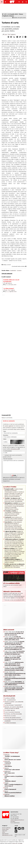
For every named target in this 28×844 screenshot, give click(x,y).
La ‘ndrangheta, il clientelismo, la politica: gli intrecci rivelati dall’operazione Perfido (13, 513)
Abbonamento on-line (7, 835)
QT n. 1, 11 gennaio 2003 (10, 291)
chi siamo (13, 821)
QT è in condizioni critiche (11, 583)
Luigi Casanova (8, 283)
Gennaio (13, 758)
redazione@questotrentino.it (17, 819)
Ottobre (12, 768)
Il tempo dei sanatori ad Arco (13, 717)
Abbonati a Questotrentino (12, 591)
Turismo (19, 270)
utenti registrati (9, 426)
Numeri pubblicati (6, 827)
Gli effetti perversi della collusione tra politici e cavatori (14, 560)
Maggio (13, 784)
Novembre (8, 765)
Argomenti (4, 830)
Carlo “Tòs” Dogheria (10, 34)
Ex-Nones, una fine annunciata (13, 714)
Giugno (10, 780)
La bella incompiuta (10, 722)
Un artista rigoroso (10, 710)
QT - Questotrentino (10, 700)
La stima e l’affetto (10, 698)
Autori (3, 832)
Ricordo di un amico (10, 715)
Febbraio (12, 755)
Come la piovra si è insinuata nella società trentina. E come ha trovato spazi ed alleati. (14, 518)
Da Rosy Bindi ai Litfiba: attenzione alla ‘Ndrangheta (14, 565)
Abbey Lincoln (7, 264)
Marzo (13, 791)
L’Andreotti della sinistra (18, 266)
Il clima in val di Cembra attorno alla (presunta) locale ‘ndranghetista (14, 500)
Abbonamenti (5, 833)
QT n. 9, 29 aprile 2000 (11, 14)
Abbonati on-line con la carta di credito (15, 600)
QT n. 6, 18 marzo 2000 (10, 284)
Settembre (10, 772)
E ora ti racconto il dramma (12, 712)
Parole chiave (5, 829)
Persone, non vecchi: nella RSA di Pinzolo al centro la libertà (14, 707)
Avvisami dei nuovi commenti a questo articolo (12, 456)
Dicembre (8, 762)
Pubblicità (13, 270)
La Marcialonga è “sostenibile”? (13, 705)
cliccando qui (14, 449)
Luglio (14, 776)
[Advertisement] (14, 354)
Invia (14, 475)
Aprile (10, 788)
